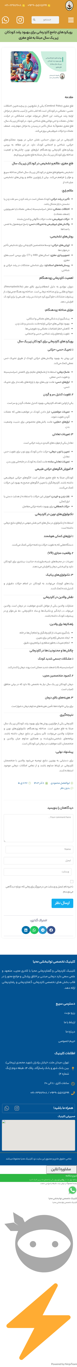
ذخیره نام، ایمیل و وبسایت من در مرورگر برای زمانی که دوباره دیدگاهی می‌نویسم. (39, 889)
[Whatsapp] (7, 1108)
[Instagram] (17, 1108)
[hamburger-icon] (71, 21)
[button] (51, 930)
